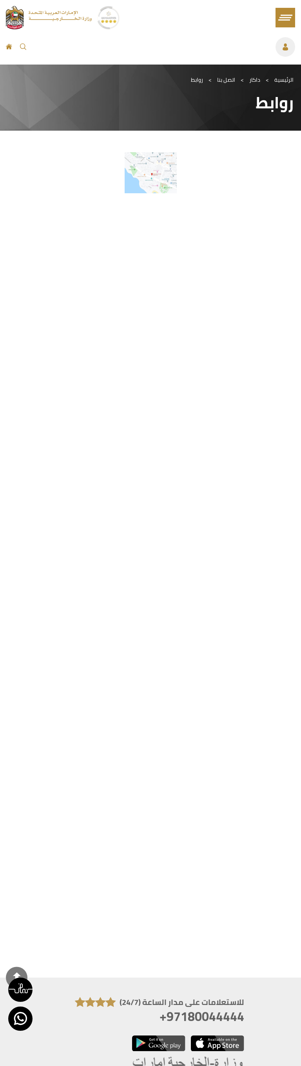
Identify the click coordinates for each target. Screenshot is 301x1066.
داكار (254, 79)
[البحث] (23, 47)
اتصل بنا (226, 79)
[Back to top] (16, 977)
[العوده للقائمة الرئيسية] (49, 27)
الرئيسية (284, 79)
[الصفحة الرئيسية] (9, 47)
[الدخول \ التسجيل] (164, 47)
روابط (197, 79)
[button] (20, 990)
